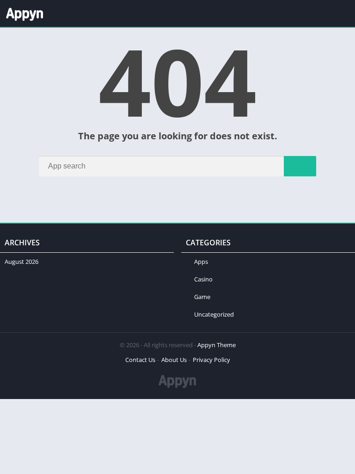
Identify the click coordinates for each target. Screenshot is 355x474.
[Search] (300, 166)
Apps (201, 261)
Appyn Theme (216, 345)
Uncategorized (214, 314)
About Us (174, 360)
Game (202, 297)
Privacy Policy (211, 360)
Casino (203, 279)
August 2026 (21, 261)
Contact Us (140, 360)
